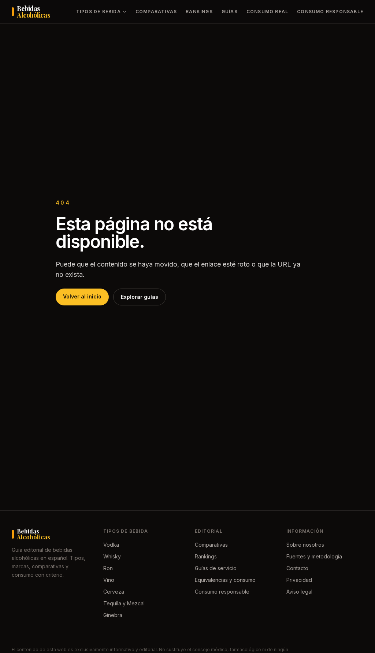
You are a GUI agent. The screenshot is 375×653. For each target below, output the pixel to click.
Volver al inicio (82, 296)
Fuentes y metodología (314, 556)
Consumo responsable (330, 11)
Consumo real (267, 11)
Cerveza (113, 591)
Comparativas (156, 11)
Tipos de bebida (98, 11)
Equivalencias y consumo (225, 580)
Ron (108, 568)
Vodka (111, 545)
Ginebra (112, 615)
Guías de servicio (216, 568)
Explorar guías (139, 297)
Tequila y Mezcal (124, 603)
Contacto (297, 568)
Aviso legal (299, 591)
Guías (230, 11)
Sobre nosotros (305, 545)
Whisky (112, 556)
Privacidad (299, 580)
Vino (108, 580)
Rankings (199, 11)
